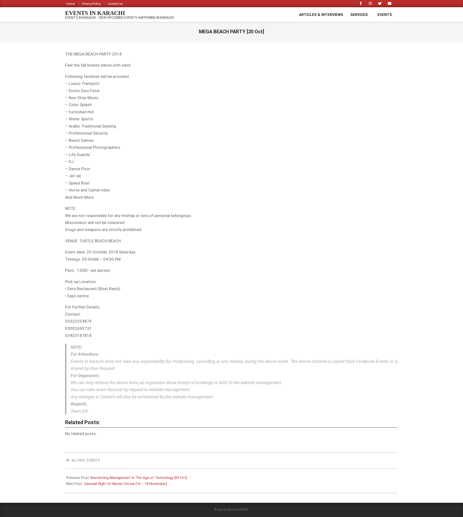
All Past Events (85, 460)
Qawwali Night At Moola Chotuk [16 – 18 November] (125, 484)
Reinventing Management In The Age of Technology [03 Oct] (138, 478)
